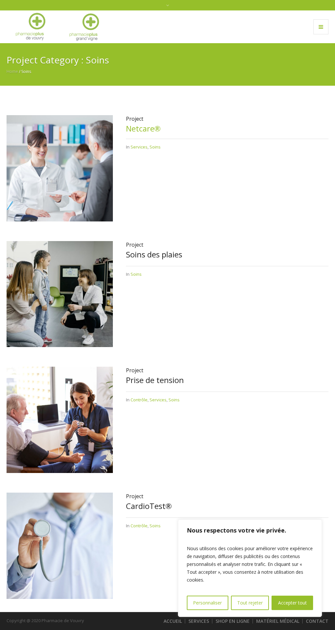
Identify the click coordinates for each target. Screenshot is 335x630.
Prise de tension (155, 380)
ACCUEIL (173, 621)
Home (12, 71)
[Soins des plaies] (60, 294)
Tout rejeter (250, 603)
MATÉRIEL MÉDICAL (277, 621)
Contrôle (139, 400)
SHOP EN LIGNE (233, 621)
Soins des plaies (154, 254)
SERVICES (198, 621)
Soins (155, 147)
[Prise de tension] (60, 419)
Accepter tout (292, 603)
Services (139, 147)
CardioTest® (149, 505)
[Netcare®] (60, 168)
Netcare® (143, 128)
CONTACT (317, 621)
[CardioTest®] (60, 545)
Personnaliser (207, 603)
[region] (250, 568)
